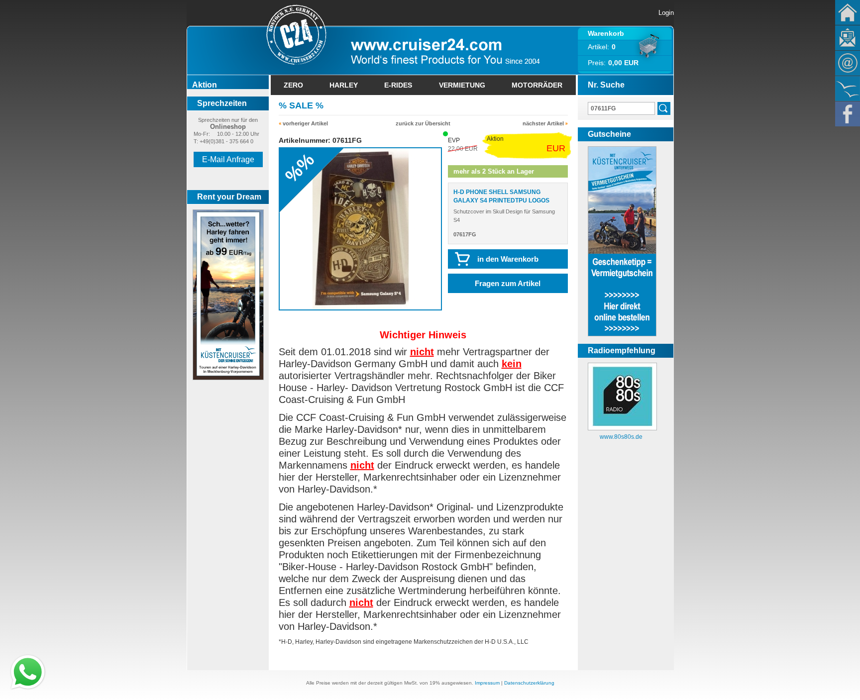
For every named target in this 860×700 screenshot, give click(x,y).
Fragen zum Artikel (507, 283)
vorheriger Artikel (305, 123)
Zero (293, 85)
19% (435, 683)
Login (666, 12)
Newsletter (847, 37)
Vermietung (462, 85)
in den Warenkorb (507, 259)
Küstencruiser (847, 88)
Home (847, 12)
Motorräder (537, 85)
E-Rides (398, 85)
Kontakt (847, 63)
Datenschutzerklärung (529, 683)
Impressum (487, 683)
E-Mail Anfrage (228, 159)
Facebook (847, 113)
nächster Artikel (543, 123)
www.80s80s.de (621, 436)
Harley (343, 85)
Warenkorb (606, 33)
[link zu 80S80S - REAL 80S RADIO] (622, 428)
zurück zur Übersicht (423, 123)
